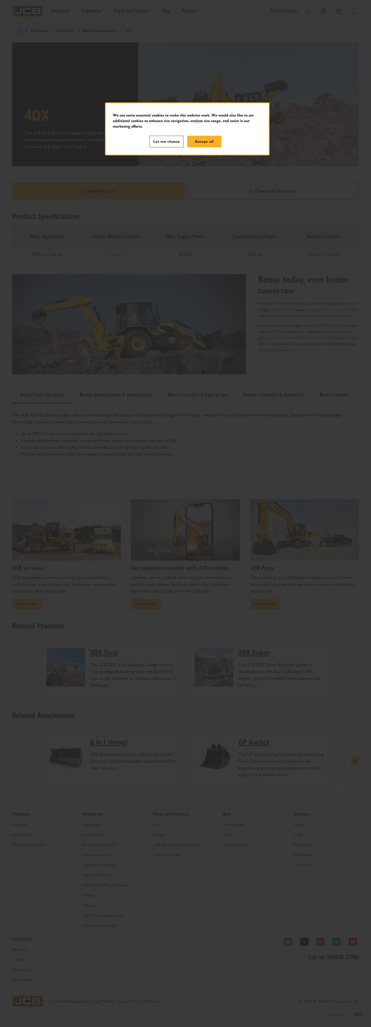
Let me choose (166, 141)
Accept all (204, 141)
